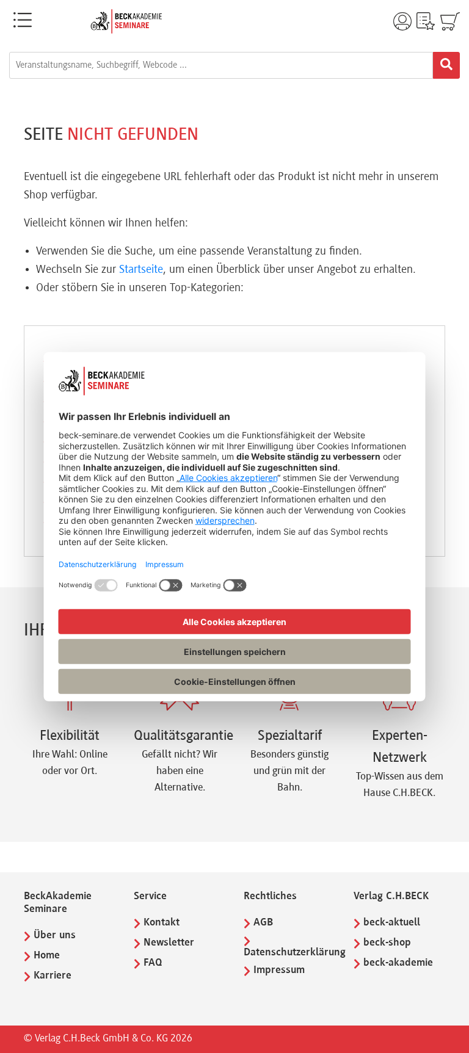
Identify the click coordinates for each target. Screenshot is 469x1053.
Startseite (141, 270)
